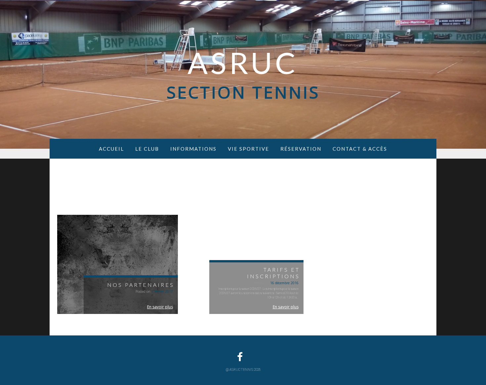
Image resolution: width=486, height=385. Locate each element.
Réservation (300, 149)
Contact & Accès (360, 149)
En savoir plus (160, 307)
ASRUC (243, 62)
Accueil (111, 149)
